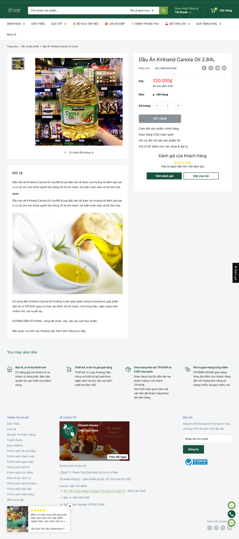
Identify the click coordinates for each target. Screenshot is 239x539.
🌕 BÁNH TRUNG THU (145, 23)
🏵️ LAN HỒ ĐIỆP (115, 23)
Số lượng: (145, 105)
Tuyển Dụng (14, 440)
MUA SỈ (11, 34)
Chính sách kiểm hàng (20, 494)
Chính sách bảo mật (19, 489)
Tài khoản (182, 12)
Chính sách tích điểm (20, 472)
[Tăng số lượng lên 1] (178, 105)
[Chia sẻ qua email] (224, 67)
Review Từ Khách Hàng (21, 434)
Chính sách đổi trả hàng (21, 483)
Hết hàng (160, 118)
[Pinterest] (210, 67)
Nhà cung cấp (15, 499)
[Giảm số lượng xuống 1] (156, 105)
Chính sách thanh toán (21, 456)
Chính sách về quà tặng (21, 451)
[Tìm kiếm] (163, 10)
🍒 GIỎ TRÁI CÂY (175, 23)
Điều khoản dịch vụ (19, 478)
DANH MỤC (14, 23)
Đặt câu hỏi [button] (201, 176)
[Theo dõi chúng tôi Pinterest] (222, 527)
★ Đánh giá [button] (235, 273)
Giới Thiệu (13, 423)
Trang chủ (12, 46)
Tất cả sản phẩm (30, 46)
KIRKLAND (144, 68)
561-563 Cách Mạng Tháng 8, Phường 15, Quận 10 (94, 491)
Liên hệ (11, 429)
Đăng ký (193, 449)
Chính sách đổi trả (18, 467)
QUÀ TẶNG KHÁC (206, 23)
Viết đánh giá (164, 176)
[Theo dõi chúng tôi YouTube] (229, 527)
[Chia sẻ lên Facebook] (204, 67)
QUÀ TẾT (57, 23)
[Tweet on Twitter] (217, 67)
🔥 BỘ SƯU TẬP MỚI (86, 23)
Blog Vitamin (15, 445)
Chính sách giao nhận (20, 461)
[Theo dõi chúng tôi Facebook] (209, 527)
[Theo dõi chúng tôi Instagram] (216, 527)
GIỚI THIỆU (38, 23)
